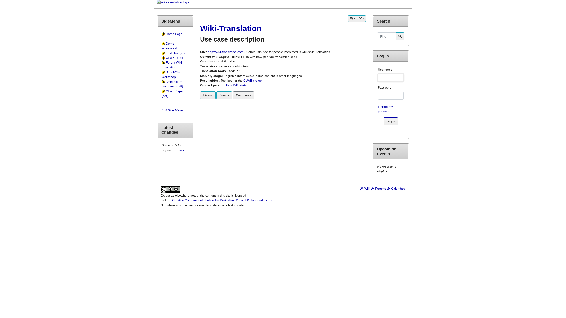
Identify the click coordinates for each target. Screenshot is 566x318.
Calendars (397, 188)
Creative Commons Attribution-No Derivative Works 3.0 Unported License (223, 200)
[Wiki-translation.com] (173, 4)
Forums (380, 188)
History (208, 95)
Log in (390, 121)
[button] (352, 18)
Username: (385, 69)
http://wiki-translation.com (225, 52)
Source (224, 95)
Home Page (174, 34)
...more (182, 150)
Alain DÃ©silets (236, 85)
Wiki (367, 188)
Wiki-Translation (231, 28)
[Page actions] (361, 18)
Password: (385, 87)
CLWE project (252, 80)
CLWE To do (174, 57)
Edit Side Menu (172, 110)
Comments (243, 95)
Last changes (175, 53)
